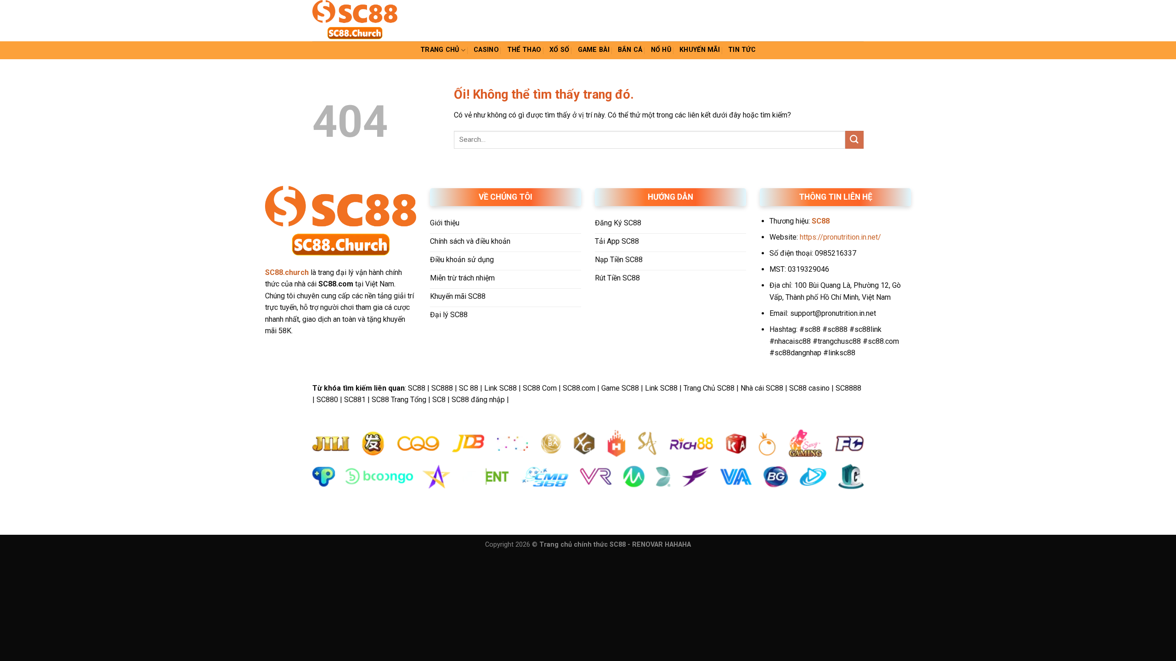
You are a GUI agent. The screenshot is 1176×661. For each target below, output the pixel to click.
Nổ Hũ (661, 50)
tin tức (742, 50)
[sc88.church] (358, 20)
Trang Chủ (439, 50)
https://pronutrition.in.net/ (840, 237)
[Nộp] (854, 140)
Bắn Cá (630, 50)
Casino (486, 50)
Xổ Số (559, 50)
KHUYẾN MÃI (699, 50)
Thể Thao (524, 50)
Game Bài (594, 50)
